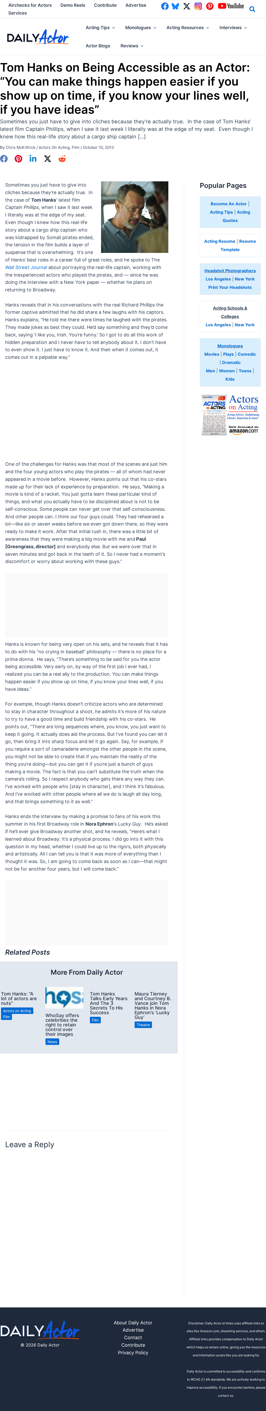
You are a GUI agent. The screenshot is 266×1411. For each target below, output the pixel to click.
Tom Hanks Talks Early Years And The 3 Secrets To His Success (109, 1003)
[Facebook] (4, 159)
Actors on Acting (54, 147)
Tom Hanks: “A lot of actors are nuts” (19, 998)
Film (75, 147)
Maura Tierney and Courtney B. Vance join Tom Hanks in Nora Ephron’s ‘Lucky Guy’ (153, 1005)
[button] (252, 10)
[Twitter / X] (47, 159)
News (52, 1041)
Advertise (133, 1330)
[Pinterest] (18, 159)
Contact (133, 1337)
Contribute (133, 1345)
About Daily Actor (133, 1322)
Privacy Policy (133, 1352)
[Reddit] (62, 159)
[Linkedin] (33, 159)
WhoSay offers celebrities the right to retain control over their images (62, 1025)
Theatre (143, 1025)
